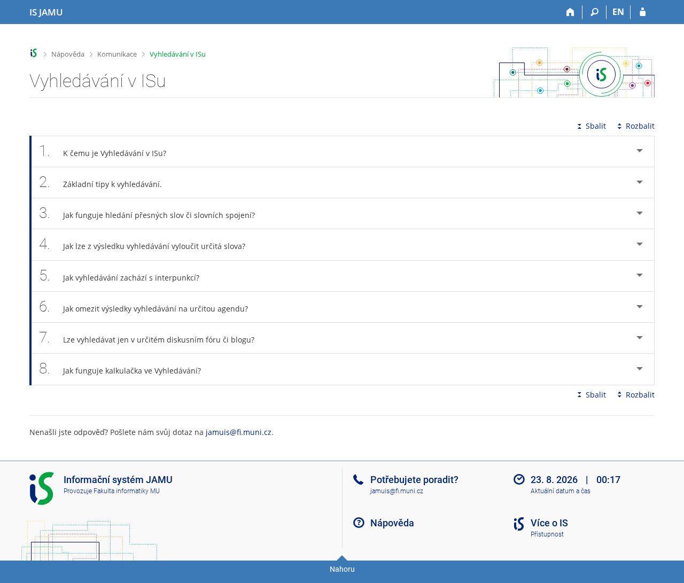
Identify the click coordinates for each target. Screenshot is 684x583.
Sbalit (596, 126)
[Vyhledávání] (594, 12)
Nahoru (342, 569)
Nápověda (67, 54)
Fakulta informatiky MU (127, 491)
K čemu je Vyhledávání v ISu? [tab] (102, 151)
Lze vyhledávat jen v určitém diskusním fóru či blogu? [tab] (146, 337)
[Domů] (570, 12)
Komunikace (117, 54)
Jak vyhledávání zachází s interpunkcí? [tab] (119, 275)
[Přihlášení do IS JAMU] (643, 12)
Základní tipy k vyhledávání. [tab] (100, 182)
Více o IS (549, 522)
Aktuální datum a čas (560, 491)
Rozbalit (640, 126)
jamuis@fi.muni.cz (238, 432)
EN (618, 12)
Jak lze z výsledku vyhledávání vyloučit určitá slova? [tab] (142, 244)
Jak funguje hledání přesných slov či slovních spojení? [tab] (147, 213)
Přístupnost (547, 534)
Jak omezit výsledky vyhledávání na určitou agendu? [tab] (143, 306)
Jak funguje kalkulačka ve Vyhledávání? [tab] (120, 368)
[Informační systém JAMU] (33, 53)
